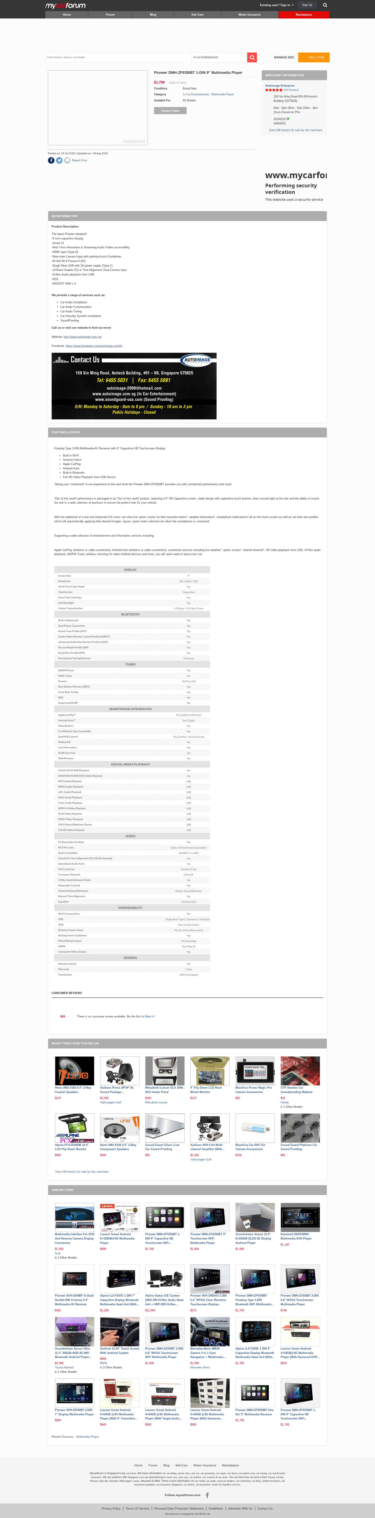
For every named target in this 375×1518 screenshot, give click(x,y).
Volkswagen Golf (110, 1102)
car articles (195, 1477)
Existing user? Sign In (276, 5)
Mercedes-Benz (200, 1367)
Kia (106, 1481)
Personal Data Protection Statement (179, 1508)
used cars (171, 1477)
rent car (195, 1473)
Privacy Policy (111, 1508)
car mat (272, 1473)
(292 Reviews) (291, 90)
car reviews (208, 1477)
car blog (256, 1481)
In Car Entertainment (196, 94)
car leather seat (246, 1473)
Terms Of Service (137, 1508)
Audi (58, 1253)
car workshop (243, 1481)
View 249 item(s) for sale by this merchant (295, 130)
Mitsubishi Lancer (156, 1102)
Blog (153, 14)
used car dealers (226, 1481)
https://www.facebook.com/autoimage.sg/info (94, 346)
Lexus (136, 1481)
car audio (211, 1481)
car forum (131, 1473)
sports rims (184, 1473)
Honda (285, 1102)
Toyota (271, 1477)
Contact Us (265, 1508)
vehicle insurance (271, 1481)
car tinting (171, 1473)
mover (215, 1484)
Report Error (79, 160)
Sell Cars (197, 14)
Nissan (93, 1481)
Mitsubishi (146, 1481)
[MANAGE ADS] (280, 53)
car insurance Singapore (169, 1484)
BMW (103, 1363)
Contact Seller (170, 110)
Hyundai (113, 1481)
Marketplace (304, 14)
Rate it (149, 1016)
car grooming (207, 1473)
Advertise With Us (240, 1508)
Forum (110, 14)
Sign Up (307, 5)
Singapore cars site (138, 1477)
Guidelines (216, 1508)
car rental (200, 1481)
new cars (183, 1477)
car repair (221, 1473)
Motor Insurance (250, 14)
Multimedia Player (222, 94)
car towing (261, 1473)
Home (67, 14)
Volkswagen (125, 1481)
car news (223, 1477)
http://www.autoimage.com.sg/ (83, 336)
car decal (232, 1473)
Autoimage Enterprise (279, 85)
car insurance (203, 1484)
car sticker (189, 1484)
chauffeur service (231, 1484)
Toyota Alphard (64, 1367)
